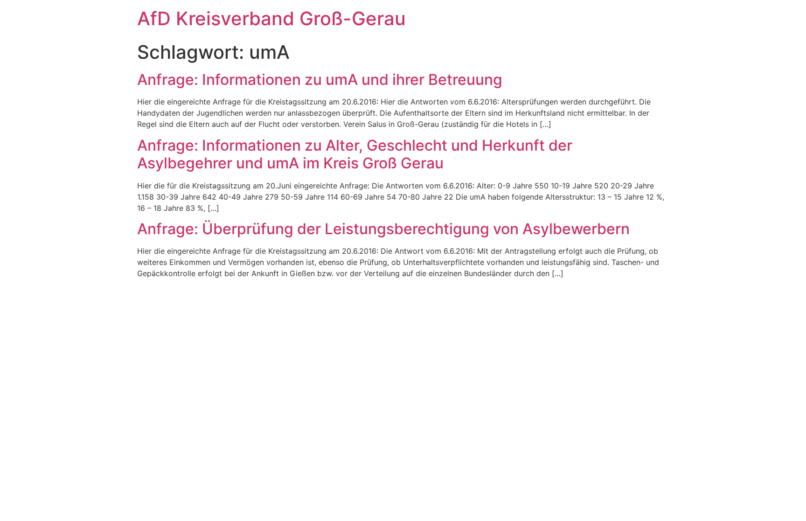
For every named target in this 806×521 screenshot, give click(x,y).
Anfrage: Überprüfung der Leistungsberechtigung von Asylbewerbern (383, 229)
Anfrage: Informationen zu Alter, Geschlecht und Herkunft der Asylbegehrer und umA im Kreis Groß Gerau (354, 154)
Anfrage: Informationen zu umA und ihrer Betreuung (319, 79)
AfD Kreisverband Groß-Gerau (271, 18)
